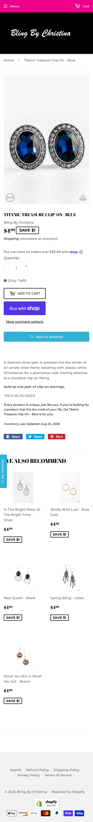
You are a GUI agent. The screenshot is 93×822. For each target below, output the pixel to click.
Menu (14, 6)
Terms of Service (58, 775)
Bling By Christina (32, 792)
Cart (85, 6)
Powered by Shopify (68, 792)
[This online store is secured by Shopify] (46, 808)
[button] (46, 337)
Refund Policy (37, 770)
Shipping (11, 239)
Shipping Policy (66, 770)
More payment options (24, 322)
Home (9, 60)
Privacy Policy (29, 775)
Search (15, 770)
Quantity (11, 258)
